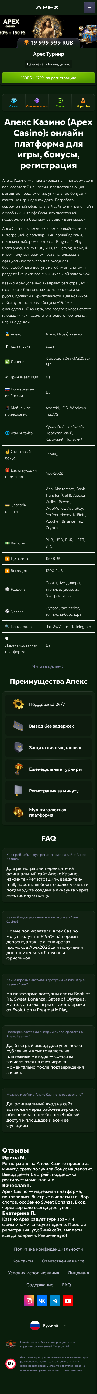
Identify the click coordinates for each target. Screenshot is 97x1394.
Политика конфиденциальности (48, 1249)
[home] (48, 7)
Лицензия (78, 1272)
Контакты (22, 1261)
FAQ (66, 1284)
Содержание (39, 1284)
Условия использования (33, 1272)
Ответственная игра (63, 1261)
